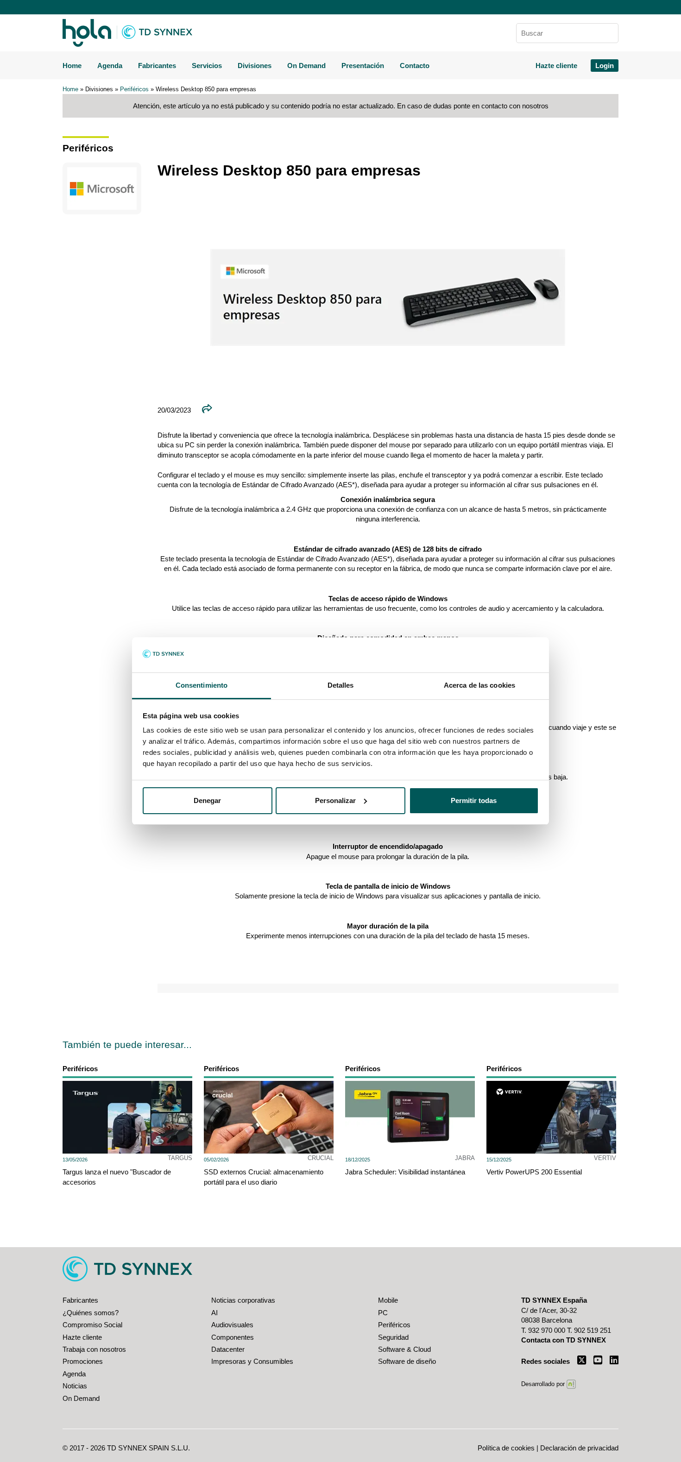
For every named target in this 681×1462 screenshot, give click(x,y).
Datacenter (228, 1349)
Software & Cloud (404, 1349)
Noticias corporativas (243, 1300)
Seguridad (393, 1337)
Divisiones (254, 65)
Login (604, 65)
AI (214, 1313)
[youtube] (597, 1360)
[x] (581, 1360)
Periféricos (134, 89)
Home (72, 65)
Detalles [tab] (341, 685)
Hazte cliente (556, 65)
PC (383, 1313)
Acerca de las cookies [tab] (479, 685)
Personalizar (335, 800)
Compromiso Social (92, 1325)
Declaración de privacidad (579, 1448)
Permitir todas (474, 800)
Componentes (232, 1337)
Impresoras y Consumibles (252, 1361)
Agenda (109, 65)
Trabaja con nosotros (94, 1349)
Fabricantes (157, 65)
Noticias (75, 1386)
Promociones (83, 1361)
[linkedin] (614, 1360)
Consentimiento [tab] (201, 685)
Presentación (362, 65)
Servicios (207, 65)
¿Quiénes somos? (91, 1313)
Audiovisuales (232, 1325)
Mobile (388, 1300)
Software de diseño (407, 1361)
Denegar (207, 800)
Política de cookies (506, 1448)
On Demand (306, 65)
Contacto (414, 65)
